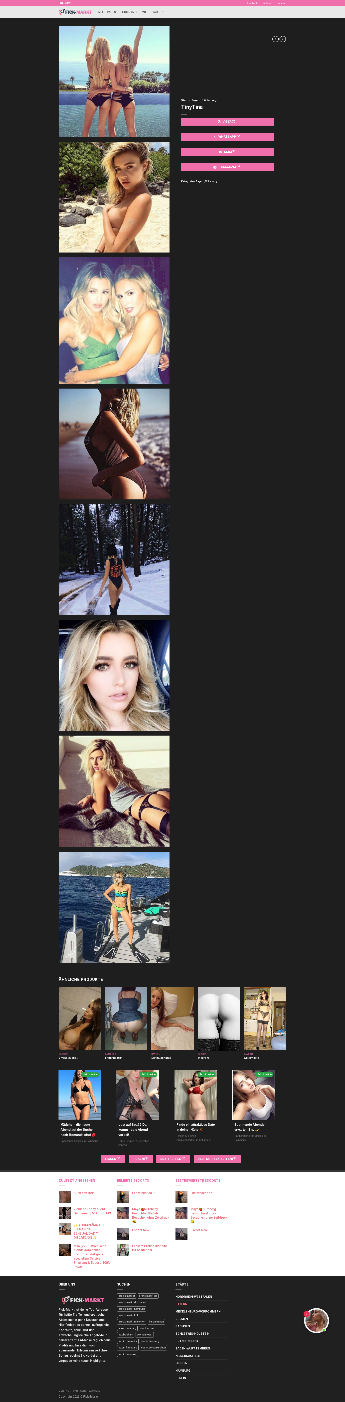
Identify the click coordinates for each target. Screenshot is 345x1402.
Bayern (195, 100)
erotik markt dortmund (132, 1302)
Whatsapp (227, 136)
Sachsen (182, 1326)
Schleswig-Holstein (192, 1333)
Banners (281, 3)
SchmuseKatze (161, 1058)
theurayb (203, 1058)
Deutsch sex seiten (215, 1159)
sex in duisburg (150, 1341)
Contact (252, 3)
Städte (156, 12)
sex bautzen (147, 1328)
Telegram (227, 167)
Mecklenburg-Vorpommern (198, 1311)
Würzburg (210, 100)
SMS (227, 152)
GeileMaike (251, 1058)
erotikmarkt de (148, 1295)
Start (184, 100)
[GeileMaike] (265, 1019)
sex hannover (145, 1334)
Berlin (180, 1378)
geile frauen (107, 12)
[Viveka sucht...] (80, 1019)
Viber (227, 121)
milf (145, 12)
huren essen (156, 1321)
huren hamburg (127, 1328)
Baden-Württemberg (192, 1348)
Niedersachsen (187, 1356)
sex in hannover (127, 1354)
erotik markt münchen (131, 1321)
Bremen (181, 1319)
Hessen (181, 1363)
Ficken (111, 1159)
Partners (267, 3)
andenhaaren (113, 1058)
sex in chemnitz (127, 1341)
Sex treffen (171, 1159)
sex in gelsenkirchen (153, 1347)
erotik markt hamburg (131, 1308)
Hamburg (182, 1370)
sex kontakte (129, 12)
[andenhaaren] (126, 1019)
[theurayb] (219, 1019)
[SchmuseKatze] (172, 1019)
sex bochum (125, 1334)
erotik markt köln (128, 1315)
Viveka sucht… (68, 1058)
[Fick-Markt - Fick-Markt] (75, 12)
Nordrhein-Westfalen (193, 1297)
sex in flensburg (127, 1347)
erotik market (126, 1295)
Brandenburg (186, 1341)
